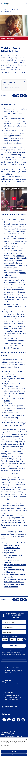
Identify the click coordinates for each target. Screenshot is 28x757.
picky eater (14, 434)
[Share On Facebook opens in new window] (14, 96)
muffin (17, 386)
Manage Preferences (14, 748)
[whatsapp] (21, 96)
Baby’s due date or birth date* (10, 636)
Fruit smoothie (10, 376)
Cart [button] (26, 3)
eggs (24, 422)
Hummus (8, 415)
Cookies (7, 405)
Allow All (14, 751)
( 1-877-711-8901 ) (15, 668)
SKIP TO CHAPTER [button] (9, 82)
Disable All (14, 754)
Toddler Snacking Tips (9, 85)
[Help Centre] (21, 3)
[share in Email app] (25, 96)
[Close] (26, 739)
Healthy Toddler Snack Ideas (11, 88)
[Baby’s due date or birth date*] (25, 639)
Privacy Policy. (6, 745)
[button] (1, 3)
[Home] (6, 3)
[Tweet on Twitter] (18, 96)
